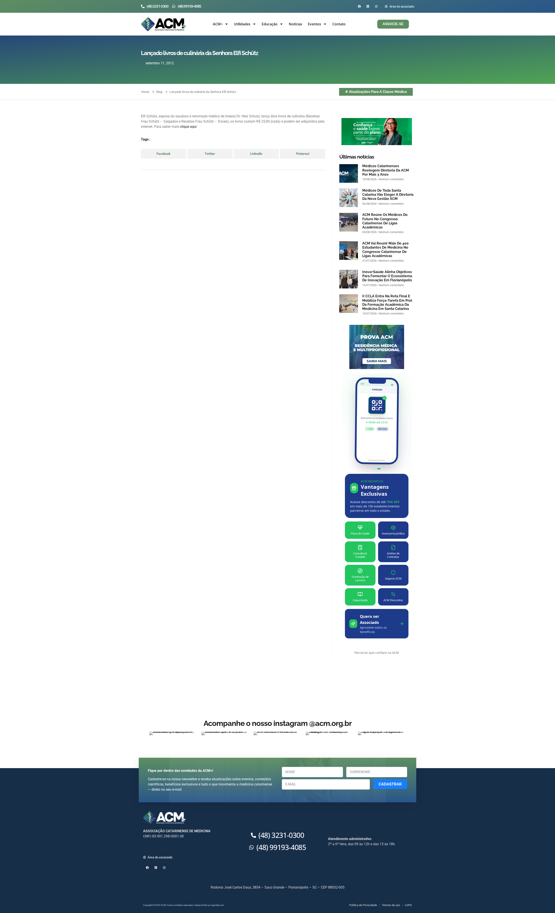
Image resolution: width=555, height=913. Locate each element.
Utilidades (242, 24)
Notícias (295, 24)
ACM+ (218, 24)
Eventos (314, 24)
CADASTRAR (390, 784)
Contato (339, 24)
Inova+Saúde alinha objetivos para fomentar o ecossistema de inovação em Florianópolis (387, 276)
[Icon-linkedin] (164, 847)
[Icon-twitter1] (156, 847)
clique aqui (188, 127)
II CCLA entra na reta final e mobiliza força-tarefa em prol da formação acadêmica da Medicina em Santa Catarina (387, 302)
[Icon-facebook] (147, 847)
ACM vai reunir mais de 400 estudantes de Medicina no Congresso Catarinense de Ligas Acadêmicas (385, 249)
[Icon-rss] (172, 847)
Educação (270, 24)
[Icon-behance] (181, 847)
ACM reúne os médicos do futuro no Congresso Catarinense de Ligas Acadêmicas (385, 221)
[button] (163, 154)
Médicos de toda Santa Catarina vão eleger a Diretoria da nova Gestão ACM (387, 194)
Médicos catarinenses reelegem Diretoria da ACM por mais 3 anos (385, 170)
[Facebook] (359, 6)
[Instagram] (376, 6)
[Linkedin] (368, 6)
